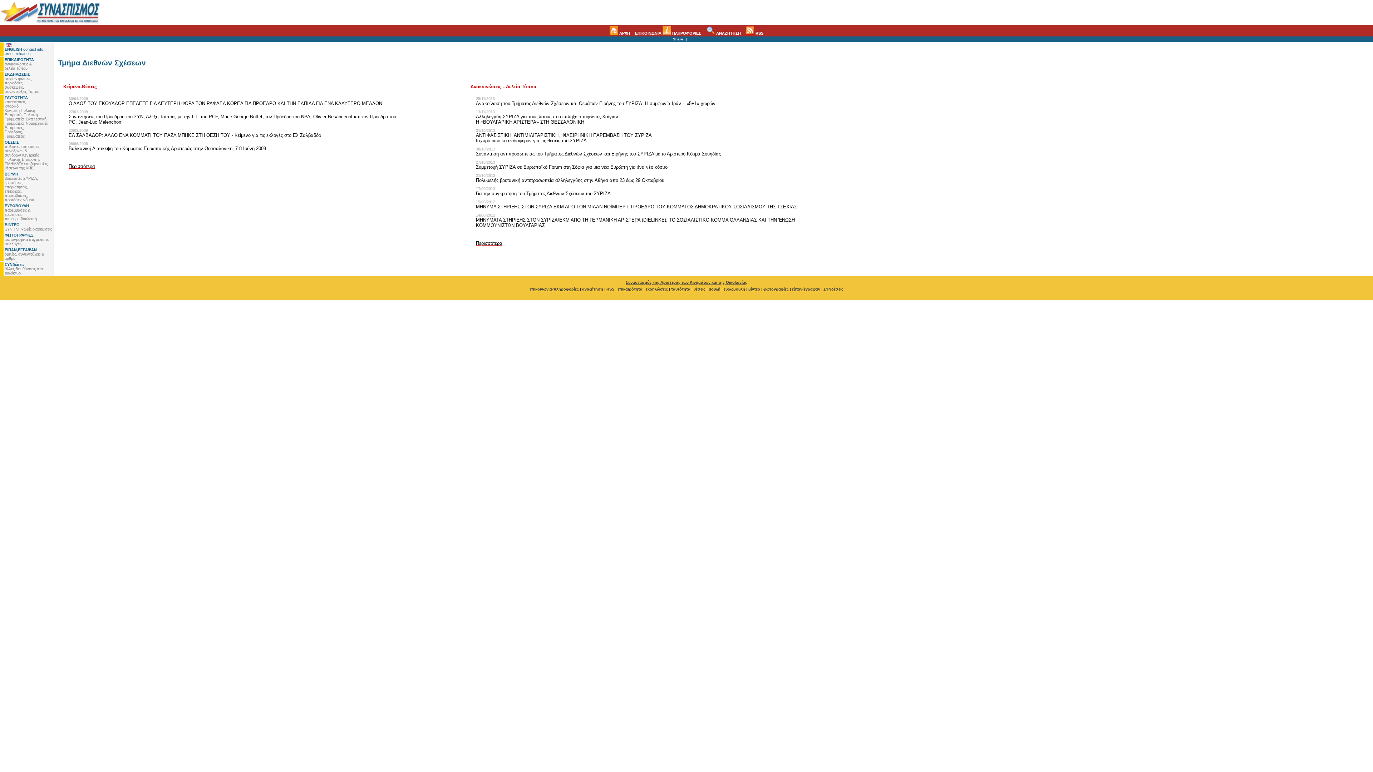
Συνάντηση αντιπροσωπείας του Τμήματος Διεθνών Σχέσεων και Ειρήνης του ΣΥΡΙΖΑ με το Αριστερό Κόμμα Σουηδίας (598, 154)
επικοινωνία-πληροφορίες (554, 289)
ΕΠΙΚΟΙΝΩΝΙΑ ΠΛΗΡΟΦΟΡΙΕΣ (668, 33)
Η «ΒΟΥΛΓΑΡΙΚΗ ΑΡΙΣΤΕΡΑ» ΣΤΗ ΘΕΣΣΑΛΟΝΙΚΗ (530, 122)
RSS (758, 33)
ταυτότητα (680, 289)
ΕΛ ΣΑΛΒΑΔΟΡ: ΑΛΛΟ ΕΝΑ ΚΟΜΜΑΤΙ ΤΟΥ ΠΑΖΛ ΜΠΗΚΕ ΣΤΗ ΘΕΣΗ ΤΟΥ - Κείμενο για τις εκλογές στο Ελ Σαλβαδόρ (195, 135)
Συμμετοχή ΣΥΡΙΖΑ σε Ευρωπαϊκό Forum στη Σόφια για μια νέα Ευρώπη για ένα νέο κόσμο (572, 167)
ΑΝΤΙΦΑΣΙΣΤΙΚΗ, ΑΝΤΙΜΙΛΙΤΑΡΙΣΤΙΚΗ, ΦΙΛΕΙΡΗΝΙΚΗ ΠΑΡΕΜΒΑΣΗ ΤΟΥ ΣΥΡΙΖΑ (564, 135)
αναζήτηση (592, 289)
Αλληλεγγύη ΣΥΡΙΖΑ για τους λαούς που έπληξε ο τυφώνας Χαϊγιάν (547, 116)
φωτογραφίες (776, 289)
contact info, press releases (24, 51)
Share (678, 39)
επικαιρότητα (630, 289)
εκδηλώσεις (657, 289)
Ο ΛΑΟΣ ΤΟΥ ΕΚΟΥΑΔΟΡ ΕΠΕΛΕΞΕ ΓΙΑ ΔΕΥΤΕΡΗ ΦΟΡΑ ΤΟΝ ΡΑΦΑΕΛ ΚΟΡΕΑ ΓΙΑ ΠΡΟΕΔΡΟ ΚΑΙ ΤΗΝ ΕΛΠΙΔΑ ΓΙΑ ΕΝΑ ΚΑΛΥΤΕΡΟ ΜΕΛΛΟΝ (225, 103)
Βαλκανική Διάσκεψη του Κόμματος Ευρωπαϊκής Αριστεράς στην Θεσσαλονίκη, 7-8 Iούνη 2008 (167, 148)
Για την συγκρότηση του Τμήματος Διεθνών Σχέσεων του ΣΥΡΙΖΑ (543, 193)
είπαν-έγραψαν (806, 289)
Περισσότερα (82, 166)
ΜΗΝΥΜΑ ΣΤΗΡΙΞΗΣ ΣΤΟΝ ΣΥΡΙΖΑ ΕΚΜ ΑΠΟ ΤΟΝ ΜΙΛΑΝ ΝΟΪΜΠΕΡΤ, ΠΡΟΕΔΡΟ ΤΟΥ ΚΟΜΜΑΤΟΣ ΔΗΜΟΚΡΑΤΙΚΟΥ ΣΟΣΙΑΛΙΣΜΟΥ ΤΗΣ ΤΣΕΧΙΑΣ (636, 206)
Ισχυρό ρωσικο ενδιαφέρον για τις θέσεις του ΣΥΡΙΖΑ (531, 140)
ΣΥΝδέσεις (833, 289)
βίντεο (754, 289)
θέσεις (699, 289)
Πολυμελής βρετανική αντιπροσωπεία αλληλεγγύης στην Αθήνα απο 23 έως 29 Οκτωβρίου (570, 180)
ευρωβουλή (734, 289)
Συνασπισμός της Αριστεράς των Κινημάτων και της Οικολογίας (686, 282)
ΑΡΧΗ (624, 33)
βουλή (714, 289)
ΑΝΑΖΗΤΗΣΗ (728, 33)
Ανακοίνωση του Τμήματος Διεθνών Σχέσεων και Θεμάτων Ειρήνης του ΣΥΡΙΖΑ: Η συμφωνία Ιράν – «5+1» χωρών (595, 103)
